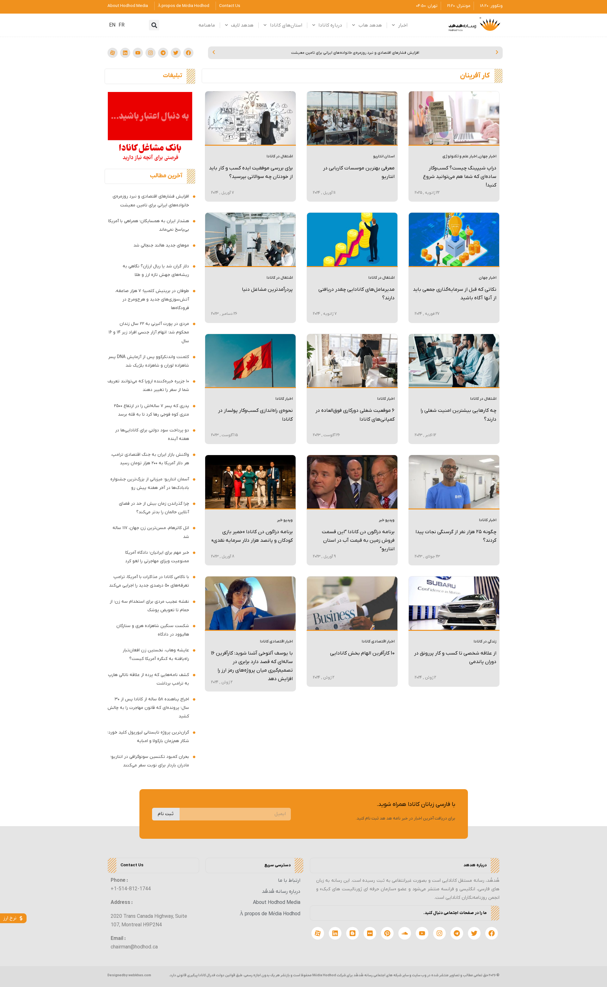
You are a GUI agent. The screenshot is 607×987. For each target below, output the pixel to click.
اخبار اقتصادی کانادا (378, 641)
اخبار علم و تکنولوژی (459, 156)
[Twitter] (176, 53)
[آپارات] (112, 53)
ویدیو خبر (387, 520)
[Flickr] (370, 933)
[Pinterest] (387, 933)
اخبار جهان (487, 156)
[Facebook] (188, 53)
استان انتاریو (384, 156)
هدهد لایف (242, 25)
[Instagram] (150, 53)
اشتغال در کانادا (280, 156)
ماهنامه (207, 25)
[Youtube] (138, 53)
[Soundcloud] (404, 933)
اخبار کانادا (386, 398)
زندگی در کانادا (485, 641)
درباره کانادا (330, 25)
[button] (154, 25)
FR (122, 25)
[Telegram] (163, 53)
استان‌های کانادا (286, 25)
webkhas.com (139, 975)
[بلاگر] (352, 933)
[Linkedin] (125, 53)
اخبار (403, 25)
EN (112, 25)
